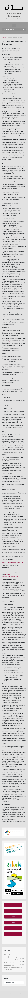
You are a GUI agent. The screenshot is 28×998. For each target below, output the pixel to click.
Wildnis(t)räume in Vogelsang (12, 957)
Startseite (4, 37)
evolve (5, 993)
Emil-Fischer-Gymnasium (14, 14)
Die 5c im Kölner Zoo (10, 962)
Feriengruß (7, 954)
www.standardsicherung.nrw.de (10, 135)
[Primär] (14, 25)
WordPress (22, 993)
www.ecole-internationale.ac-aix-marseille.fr (13, 562)
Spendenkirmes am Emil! (11, 960)
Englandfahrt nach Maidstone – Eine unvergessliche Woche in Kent (13, 967)
